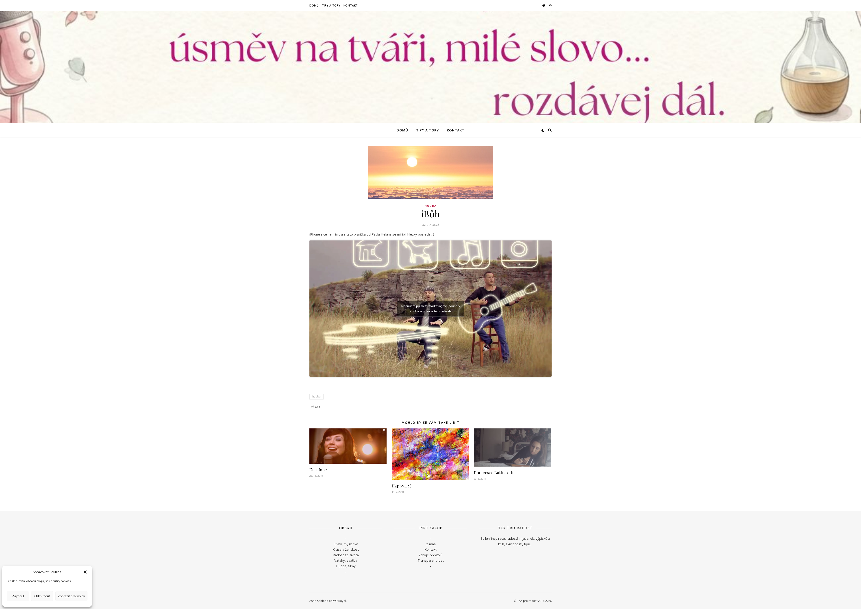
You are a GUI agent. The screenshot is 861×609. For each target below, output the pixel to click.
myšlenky (350, 544)
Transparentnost (430, 560)
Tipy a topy (331, 5)
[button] (85, 572)
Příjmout (18, 596)
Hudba (431, 206)
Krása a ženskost (346, 549)
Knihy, (338, 544)
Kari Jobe (318, 469)
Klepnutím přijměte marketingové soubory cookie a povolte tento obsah (430, 308)
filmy (352, 566)
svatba (352, 560)
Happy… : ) (402, 486)
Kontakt (351, 5)
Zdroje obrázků (430, 555)
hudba (316, 396)
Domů (314, 5)
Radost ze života (346, 555)
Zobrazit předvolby (71, 596)
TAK (317, 407)
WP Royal (339, 601)
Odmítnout (42, 596)
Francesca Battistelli (494, 472)
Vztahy (339, 560)
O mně (431, 544)
